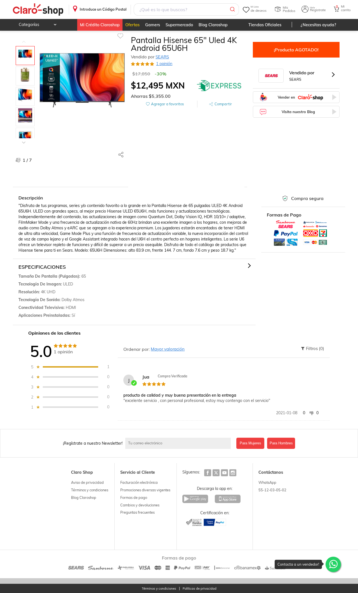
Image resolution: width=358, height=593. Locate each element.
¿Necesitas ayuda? (318, 24)
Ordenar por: (136, 349)
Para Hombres (281, 443)
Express (219, 85)
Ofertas (132, 24)
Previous (24, 38)
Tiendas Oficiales (264, 24)
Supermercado (179, 24)
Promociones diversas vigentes (145, 490)
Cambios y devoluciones (139, 505)
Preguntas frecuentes (137, 512)
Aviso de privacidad (87, 482)
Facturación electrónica (139, 482)
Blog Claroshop (213, 24)
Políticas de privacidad (199, 588)
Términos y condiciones (89, 490)
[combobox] (186, 9)
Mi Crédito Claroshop (100, 24)
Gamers (152, 24)
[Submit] (232, 9)
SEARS (162, 56)
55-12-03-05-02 (272, 490)
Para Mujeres (250, 443)
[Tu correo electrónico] (179, 443)
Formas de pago (133, 497)
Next (24, 138)
